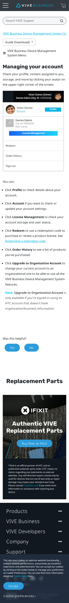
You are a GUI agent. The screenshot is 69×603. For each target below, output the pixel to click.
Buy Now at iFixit (34, 443)
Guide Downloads (18, 42)
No (31, 348)
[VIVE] (34, 5)
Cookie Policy (20, 576)
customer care (31, 485)
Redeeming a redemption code (25, 241)
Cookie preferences (18, 596)
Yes (12, 348)
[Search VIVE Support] (60, 20)
